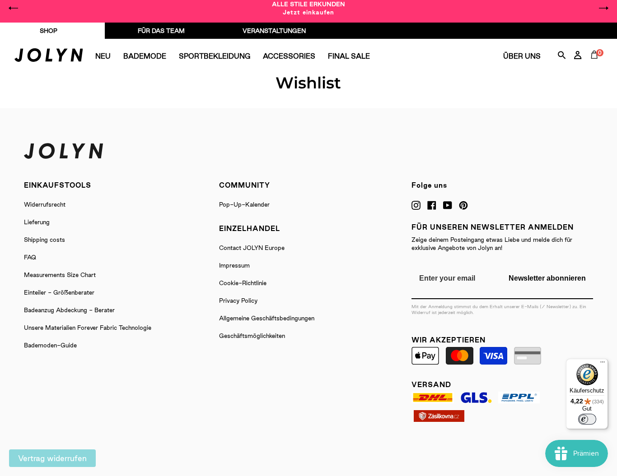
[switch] (587, 419)
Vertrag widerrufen (52, 458)
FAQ (30, 257)
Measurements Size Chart (60, 275)
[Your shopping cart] (596, 65)
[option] (308, 8)
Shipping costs (44, 239)
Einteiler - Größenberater (59, 292)
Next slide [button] (603, 8)
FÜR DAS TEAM (161, 31)
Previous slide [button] (13, 8)
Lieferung (37, 222)
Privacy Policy (238, 300)
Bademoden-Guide (50, 345)
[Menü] (602, 364)
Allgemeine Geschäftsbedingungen (266, 318)
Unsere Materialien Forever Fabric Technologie (87, 327)
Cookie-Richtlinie (242, 283)
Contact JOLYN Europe (252, 248)
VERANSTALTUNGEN (274, 31)
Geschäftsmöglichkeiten (252, 336)
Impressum (234, 265)
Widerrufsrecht (44, 204)
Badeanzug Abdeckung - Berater (69, 310)
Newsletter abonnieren (547, 278)
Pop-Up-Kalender (244, 204)
